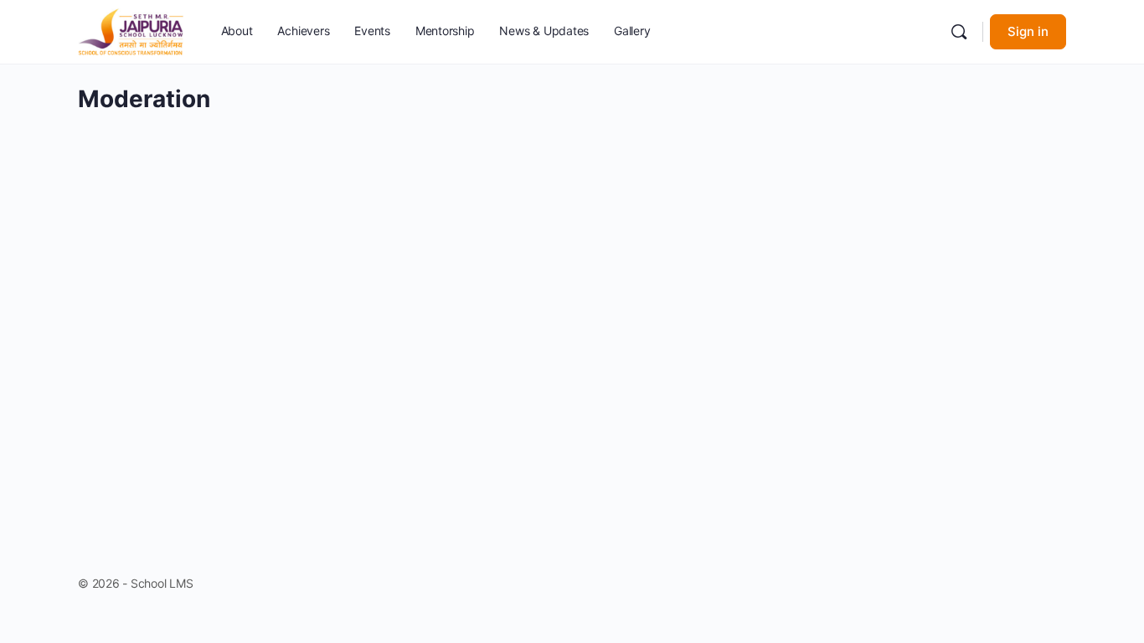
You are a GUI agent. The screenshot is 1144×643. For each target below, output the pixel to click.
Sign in (1028, 31)
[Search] (959, 32)
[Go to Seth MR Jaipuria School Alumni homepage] (130, 30)
